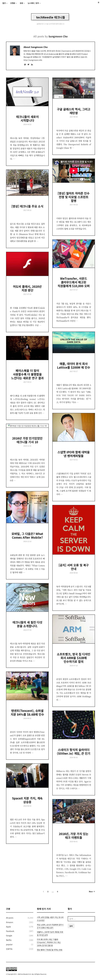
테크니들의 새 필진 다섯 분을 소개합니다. (27, 624)
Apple (8, 926)
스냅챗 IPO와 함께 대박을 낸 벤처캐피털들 (74, 454)
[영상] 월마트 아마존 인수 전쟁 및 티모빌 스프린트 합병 (74, 197)
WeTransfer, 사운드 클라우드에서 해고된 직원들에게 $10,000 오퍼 (74, 282)
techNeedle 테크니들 (50, 17)
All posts (9, 918)
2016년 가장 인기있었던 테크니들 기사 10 (27, 440)
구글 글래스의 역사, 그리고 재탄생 (73, 111)
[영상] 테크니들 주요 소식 (27, 206)
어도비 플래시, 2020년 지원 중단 (27, 288)
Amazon (9, 922)
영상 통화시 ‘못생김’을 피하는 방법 (49, 950)
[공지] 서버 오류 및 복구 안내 (74, 567)
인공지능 (9, 949)
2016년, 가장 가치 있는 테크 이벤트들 (73, 836)
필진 (4, 3)
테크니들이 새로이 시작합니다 (27, 118)
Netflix (8, 940)
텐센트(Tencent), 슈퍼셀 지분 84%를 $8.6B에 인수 (27, 712)
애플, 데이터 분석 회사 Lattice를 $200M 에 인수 (73, 365)
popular (9, 944)
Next (91, 891)
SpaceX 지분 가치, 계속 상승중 (27, 800)
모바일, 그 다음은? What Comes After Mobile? (27, 535)
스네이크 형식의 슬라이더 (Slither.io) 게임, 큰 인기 (73, 751)
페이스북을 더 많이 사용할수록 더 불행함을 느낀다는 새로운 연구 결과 (27, 374)
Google (9, 935)
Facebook (10, 931)
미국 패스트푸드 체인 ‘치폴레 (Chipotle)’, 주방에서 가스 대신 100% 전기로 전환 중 (49, 942)
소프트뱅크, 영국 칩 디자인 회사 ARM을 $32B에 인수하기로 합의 (73, 658)
